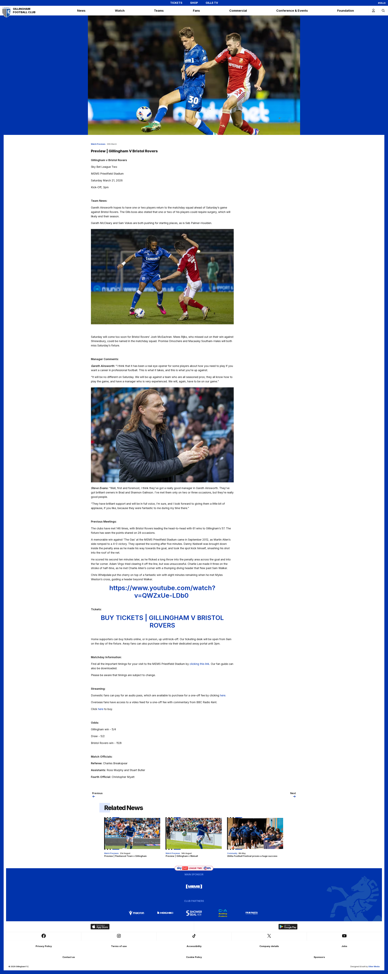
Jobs (344, 946)
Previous (97, 793)
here (100, 709)
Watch (120, 10)
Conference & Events (292, 10)
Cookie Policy (194, 957)
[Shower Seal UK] (194, 913)
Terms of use (119, 946)
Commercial (238, 10)
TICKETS (176, 3)
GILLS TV (212, 3)
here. (223, 695)
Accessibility (194, 946)
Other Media (374, 966)
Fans (196, 10)
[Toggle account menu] (373, 10)
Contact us (68, 957)
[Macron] (136, 913)
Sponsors (319, 957)
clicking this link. (200, 663)
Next (293, 793)
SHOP (194, 3)
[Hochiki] (165, 913)
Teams (159, 10)
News (81, 10)
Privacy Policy (44, 946)
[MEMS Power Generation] (194, 886)
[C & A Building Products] (222, 913)
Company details (269, 946)
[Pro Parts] (251, 913)
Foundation (345, 10)
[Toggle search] (383, 10)
